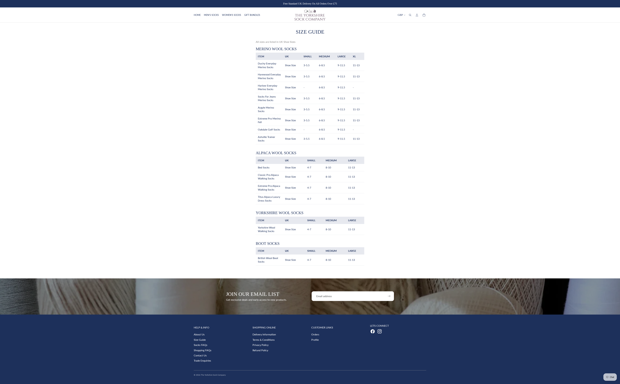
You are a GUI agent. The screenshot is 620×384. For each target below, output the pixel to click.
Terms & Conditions (264, 339)
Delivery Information (264, 334)
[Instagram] (379, 331)
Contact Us (200, 355)
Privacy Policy (261, 344)
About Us (199, 334)
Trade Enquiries (202, 360)
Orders (315, 334)
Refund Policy (260, 350)
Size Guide (200, 339)
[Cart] (424, 15)
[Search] (410, 15)
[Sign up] (389, 296)
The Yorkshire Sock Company (213, 375)
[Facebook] (372, 331)
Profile (315, 339)
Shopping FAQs (202, 350)
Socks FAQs (200, 344)
